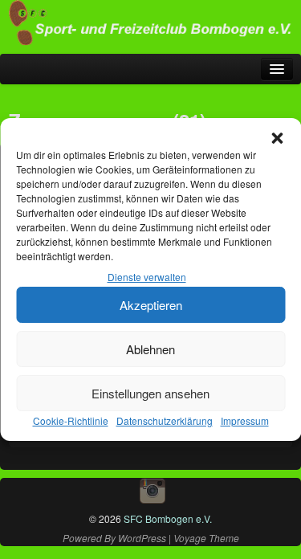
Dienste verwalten (147, 277)
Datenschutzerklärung (164, 420)
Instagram (152, 491)
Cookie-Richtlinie (70, 420)
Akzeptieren (151, 304)
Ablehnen (150, 349)
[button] (277, 138)
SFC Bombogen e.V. (166, 518)
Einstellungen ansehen (150, 393)
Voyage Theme (206, 538)
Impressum (245, 420)
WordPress (142, 538)
